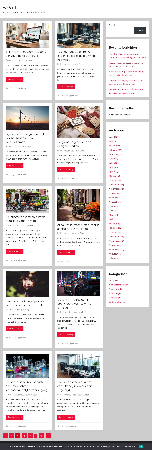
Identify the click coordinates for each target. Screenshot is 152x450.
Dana (29, 60)
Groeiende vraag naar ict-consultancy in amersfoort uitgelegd (74, 386)
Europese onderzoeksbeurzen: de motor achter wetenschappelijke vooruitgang (27, 386)
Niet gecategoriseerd (17, 88)
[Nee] (149, 446)
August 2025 (115, 154)
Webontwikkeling (117, 302)
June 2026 (114, 137)
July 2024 (113, 206)
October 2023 (115, 245)
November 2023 (116, 241)
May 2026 (113, 141)
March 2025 (114, 176)
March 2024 (114, 223)
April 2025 (113, 171)
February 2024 (115, 228)
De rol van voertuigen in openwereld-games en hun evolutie (75, 303)
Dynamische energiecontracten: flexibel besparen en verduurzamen (27, 138)
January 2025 (115, 180)
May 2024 (113, 215)
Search (112, 25)
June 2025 (113, 163)
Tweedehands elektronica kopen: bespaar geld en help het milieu (76, 55)
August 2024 (115, 202)
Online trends (115, 289)
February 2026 (115, 150)
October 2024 (115, 193)
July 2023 (113, 258)
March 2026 (114, 145)
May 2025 (113, 167)
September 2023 (116, 249)
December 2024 (116, 184)
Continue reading (14, 79)
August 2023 (115, 254)
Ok (141, 446)
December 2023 (116, 236)
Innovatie (113, 280)
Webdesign (114, 298)
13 (41, 435)
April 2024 (113, 219)
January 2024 (115, 232)
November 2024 (116, 189)
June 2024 (113, 210)
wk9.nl (9, 7)
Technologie (66, 261)
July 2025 (113, 158)
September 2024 (116, 197)
